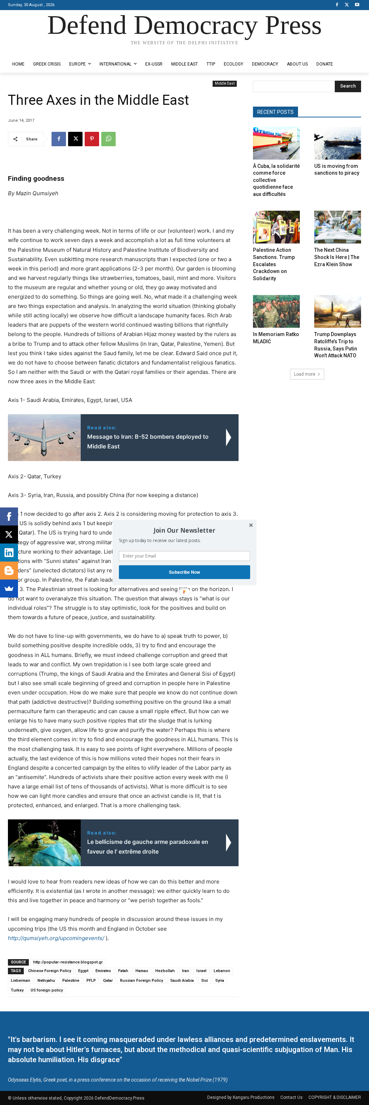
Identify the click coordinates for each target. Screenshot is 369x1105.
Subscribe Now (184, 572)
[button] (184, 530)
